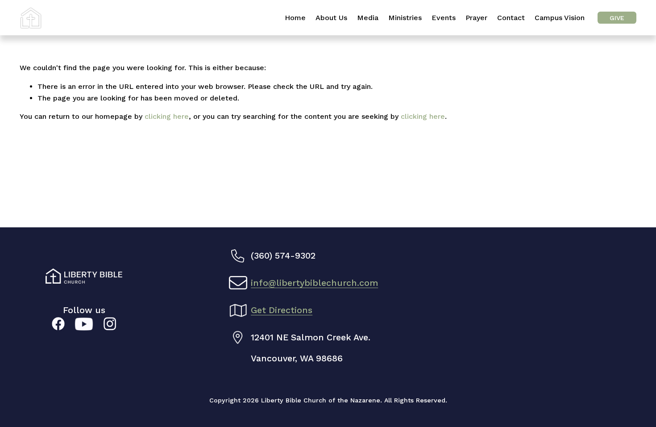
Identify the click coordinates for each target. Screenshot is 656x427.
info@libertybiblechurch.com (314, 283)
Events (444, 17)
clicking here (167, 116)
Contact (511, 17)
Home (295, 17)
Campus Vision (560, 17)
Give (617, 17)
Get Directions (281, 310)
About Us (331, 17)
